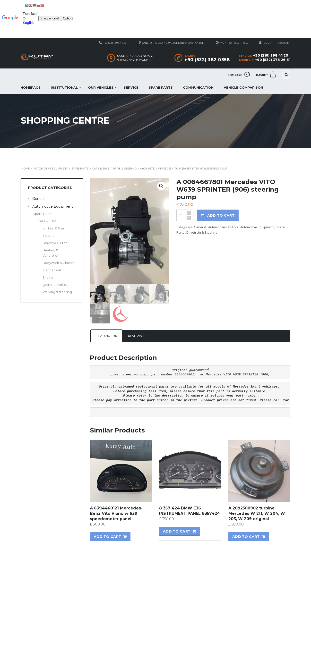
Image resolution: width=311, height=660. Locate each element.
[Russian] (38, 5)
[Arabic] (27, 5)
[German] (34, 5)
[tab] (106, 336)
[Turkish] (42, 5)
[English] (31, 5)
